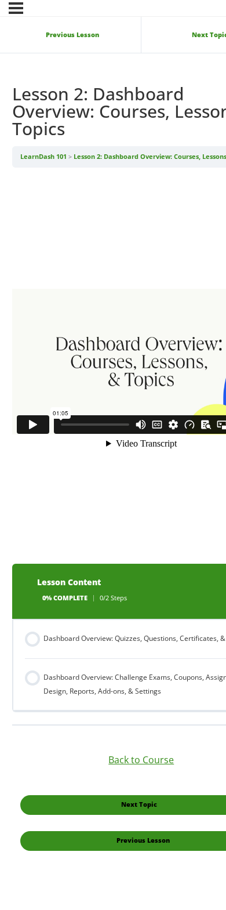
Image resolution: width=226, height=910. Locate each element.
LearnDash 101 (44, 157)
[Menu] (16, 8)
